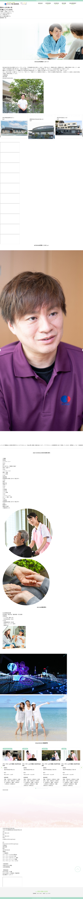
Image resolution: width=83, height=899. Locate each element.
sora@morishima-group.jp (9, 839)
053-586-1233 (42, 891)
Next (81, 767)
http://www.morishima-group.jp (10, 844)
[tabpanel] (12, 767)
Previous (1, 767)
